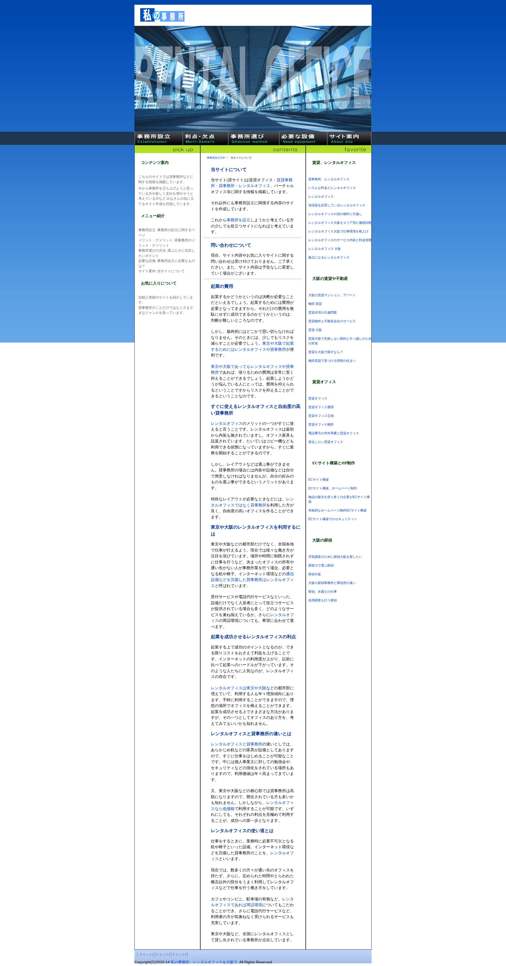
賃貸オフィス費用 (321, 407)
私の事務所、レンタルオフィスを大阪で (204, 962)
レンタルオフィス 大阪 (324, 249)
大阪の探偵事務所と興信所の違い (332, 583)
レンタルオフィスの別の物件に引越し (335, 214)
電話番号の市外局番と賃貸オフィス (333, 433)
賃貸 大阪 (315, 330)
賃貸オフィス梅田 (321, 424)
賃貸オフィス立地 (321, 416)
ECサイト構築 (318, 479)
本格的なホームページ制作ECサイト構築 (337, 510)
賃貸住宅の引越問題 (322, 312)
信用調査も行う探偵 (322, 600)
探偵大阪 (314, 574)
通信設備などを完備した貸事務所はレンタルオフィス (252, 580)
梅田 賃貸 (315, 304)
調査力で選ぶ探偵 (321, 565)
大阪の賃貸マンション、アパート (332, 295)
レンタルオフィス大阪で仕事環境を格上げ (338, 231)
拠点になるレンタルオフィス (328, 257)
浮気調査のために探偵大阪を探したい (335, 557)
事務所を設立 (238, 220)
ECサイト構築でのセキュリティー (332, 519)
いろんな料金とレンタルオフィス (332, 188)
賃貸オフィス (317, 398)
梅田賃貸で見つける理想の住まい (332, 361)
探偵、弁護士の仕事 (322, 591)
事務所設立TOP (216, 157)
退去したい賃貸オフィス (325, 442)
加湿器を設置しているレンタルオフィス (336, 205)
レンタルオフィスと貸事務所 (236, 744)
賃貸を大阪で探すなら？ (325, 352)
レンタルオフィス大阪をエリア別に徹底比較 (340, 223)
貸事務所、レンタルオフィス (328, 179)
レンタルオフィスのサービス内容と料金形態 (340, 240)
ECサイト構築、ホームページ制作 (332, 488)
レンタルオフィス (321, 196)
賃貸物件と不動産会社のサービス (332, 321)
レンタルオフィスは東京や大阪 (238, 688)
